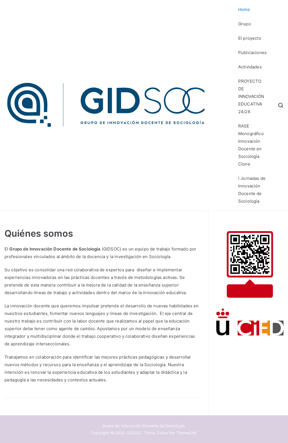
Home (244, 9)
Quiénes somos (38, 233)
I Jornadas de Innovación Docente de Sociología (252, 190)
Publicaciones (252, 52)
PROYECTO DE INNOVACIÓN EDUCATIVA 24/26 (251, 96)
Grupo (244, 23)
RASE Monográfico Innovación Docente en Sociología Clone (251, 145)
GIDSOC (134, 432)
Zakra (162, 432)
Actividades (250, 67)
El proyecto (249, 38)
